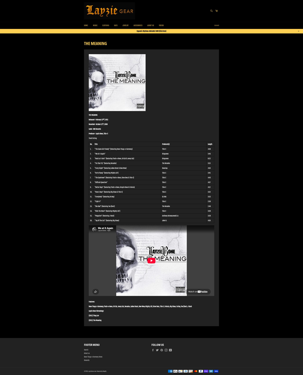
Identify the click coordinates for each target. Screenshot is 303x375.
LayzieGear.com (92, 371)
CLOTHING (105, 25)
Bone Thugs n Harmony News (93, 357)
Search (86, 350)
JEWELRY (126, 25)
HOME (86, 25)
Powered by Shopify (101, 371)
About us (87, 353)
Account (216, 25)
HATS (115, 25)
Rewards (86, 360)
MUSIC (95, 25)
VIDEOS (161, 25)
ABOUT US (150, 25)
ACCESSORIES (138, 25)
